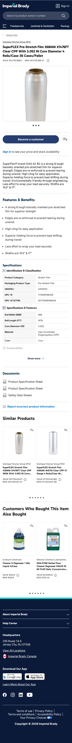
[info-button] (48, 60)
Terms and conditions (21, 714)
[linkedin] (21, 695)
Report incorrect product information (31, 406)
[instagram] (13, 695)
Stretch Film (11, 35)
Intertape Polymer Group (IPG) (17, 42)
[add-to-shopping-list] (65, 139)
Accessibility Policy (49, 714)
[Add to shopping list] (32, 430)
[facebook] (5, 695)
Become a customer (31, 139)
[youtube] (29, 695)
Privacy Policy (44, 711)
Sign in (7, 151)
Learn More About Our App (19, 684)
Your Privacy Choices (33, 717)
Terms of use (24, 711)
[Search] (63, 15)
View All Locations (14, 650)
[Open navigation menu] (4, 26)
